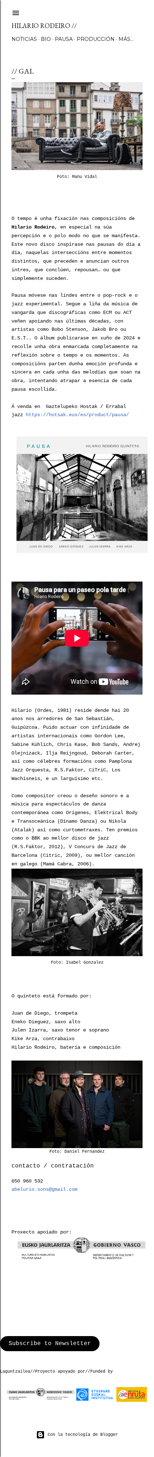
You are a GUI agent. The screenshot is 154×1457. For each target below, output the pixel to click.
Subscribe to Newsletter (50, 1343)
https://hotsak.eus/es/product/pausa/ (77, 415)
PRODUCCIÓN (96, 39)
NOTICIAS (24, 39)
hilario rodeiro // (44, 26)
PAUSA (64, 39)
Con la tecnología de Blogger (83, 1434)
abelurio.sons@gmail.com (44, 1189)
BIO (46, 39)
